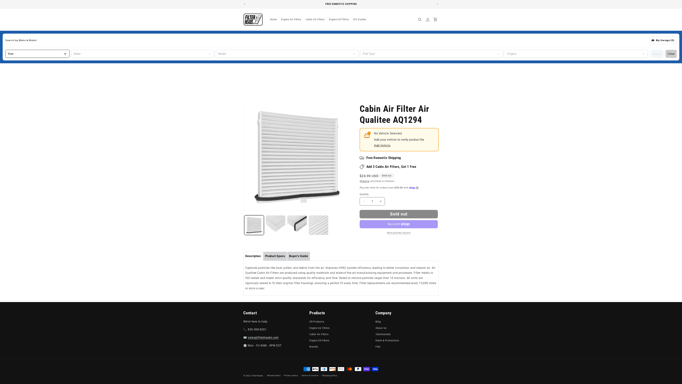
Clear (671, 53)
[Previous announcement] (244, 4)
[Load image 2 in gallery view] (275, 225)
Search (657, 53)
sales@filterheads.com (263, 337)
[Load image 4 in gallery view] (318, 225)
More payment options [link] (398, 232)
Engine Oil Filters (319, 340)
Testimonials (383, 334)
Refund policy (274, 375)
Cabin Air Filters (318, 334)
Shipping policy (329, 375)
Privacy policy (291, 375)
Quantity (364, 194)
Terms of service (309, 375)
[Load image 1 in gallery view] (254, 225)
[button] (420, 19)
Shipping (364, 181)
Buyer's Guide (298, 256)
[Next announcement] (437, 4)
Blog (378, 321)
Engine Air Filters (319, 328)
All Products (316, 321)
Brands (313, 346)
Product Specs (275, 256)
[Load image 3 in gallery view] (297, 225)
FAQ (377, 346)
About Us (380, 328)
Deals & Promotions (387, 340)
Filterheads (257, 376)
